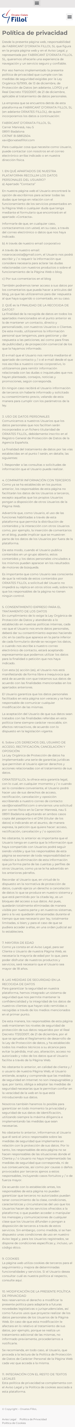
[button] (69, 16)
